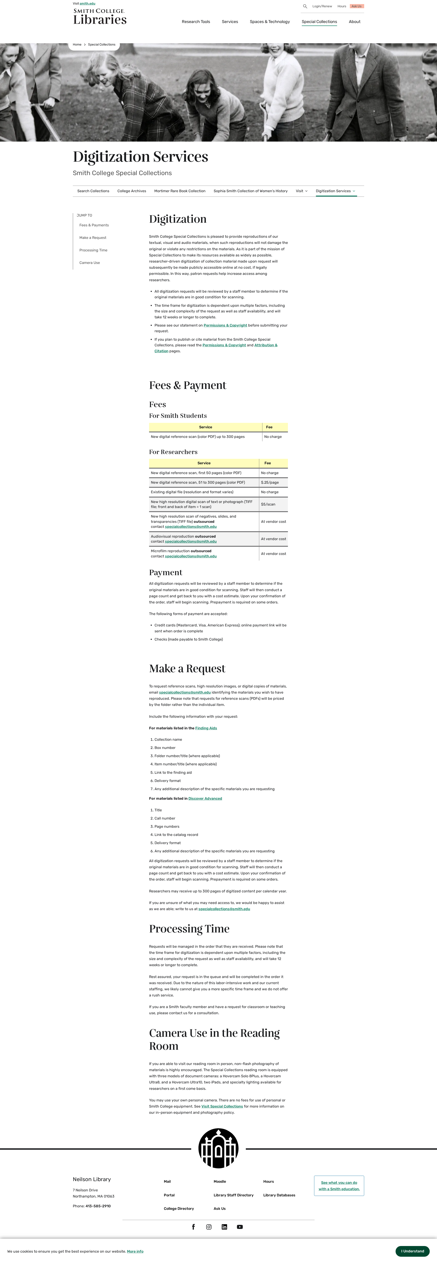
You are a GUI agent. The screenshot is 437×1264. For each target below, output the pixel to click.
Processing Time (93, 250)
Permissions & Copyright (225, 325)
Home (77, 44)
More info (135, 1251)
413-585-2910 (98, 1206)
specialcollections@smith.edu (191, 526)
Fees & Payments (94, 225)
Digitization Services (333, 191)
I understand (412, 1251)
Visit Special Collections (222, 1106)
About (355, 21)
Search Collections (93, 191)
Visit (299, 191)
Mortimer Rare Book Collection (180, 191)
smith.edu (87, 3)
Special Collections (319, 21)
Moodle (220, 1181)
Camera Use (89, 262)
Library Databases (279, 1195)
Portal (169, 1195)
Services (230, 21)
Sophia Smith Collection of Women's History (251, 191)
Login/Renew (322, 6)
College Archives (131, 191)
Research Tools (196, 21)
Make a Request (92, 237)
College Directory (179, 1208)
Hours (342, 6)
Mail (167, 1181)
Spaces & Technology (270, 21)
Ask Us (356, 6)
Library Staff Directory (234, 1195)
